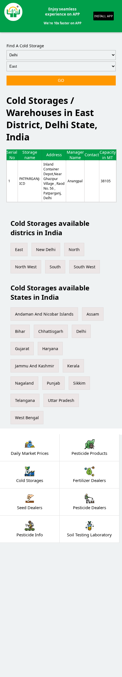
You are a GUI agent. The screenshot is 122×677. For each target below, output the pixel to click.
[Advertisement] (61, 610)
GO (61, 80)
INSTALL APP (103, 16)
